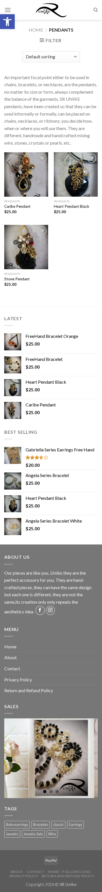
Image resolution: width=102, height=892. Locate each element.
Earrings (75, 824)
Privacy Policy (18, 679)
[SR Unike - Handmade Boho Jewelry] (51, 10)
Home (36, 29)
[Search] (96, 10)
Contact (12, 668)
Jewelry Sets (33, 834)
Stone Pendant (17, 279)
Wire (52, 834)
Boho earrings (17, 824)
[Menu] (7, 10)
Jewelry (12, 834)
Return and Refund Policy (28, 690)
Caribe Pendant (17, 206)
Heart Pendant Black (71, 206)
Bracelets (40, 824)
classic (58, 824)
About (10, 657)
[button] (7, 21)
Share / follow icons (69, 872)
